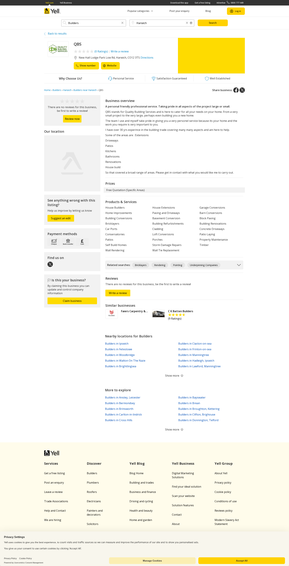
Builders (92, 473)
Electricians (94, 501)
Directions (146, 57)
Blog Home (136, 473)
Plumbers (93, 482)
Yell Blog (137, 463)
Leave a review (53, 492)
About (176, 524)
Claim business (72, 301)
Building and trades (141, 482)
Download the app (179, 2)
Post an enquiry (54, 482)
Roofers (92, 492)
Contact (177, 514)
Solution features (183, 505)
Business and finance (142, 492)
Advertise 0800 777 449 (230, 2)
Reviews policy (223, 510)
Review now (72, 119)
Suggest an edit (61, 218)
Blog (208, 11)
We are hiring (52, 520)
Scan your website (183, 496)
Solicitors (92, 524)
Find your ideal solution (186, 486)
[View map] (72, 163)
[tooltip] (191, 23)
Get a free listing (202, 2)
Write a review (120, 51)
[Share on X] (242, 90)
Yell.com (49, 2)
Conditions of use (226, 501)
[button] (122, 23)
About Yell (221, 473)
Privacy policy (223, 482)
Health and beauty (141, 510)
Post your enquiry (179, 11)
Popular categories (138, 11)
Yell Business (66, 2)
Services (51, 463)
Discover (94, 463)
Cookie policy (223, 492)
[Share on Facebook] (236, 90)
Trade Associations (56, 501)
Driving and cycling (141, 501)
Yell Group (224, 463)
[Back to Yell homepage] (52, 11)
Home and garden (140, 520)
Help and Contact (55, 510)
